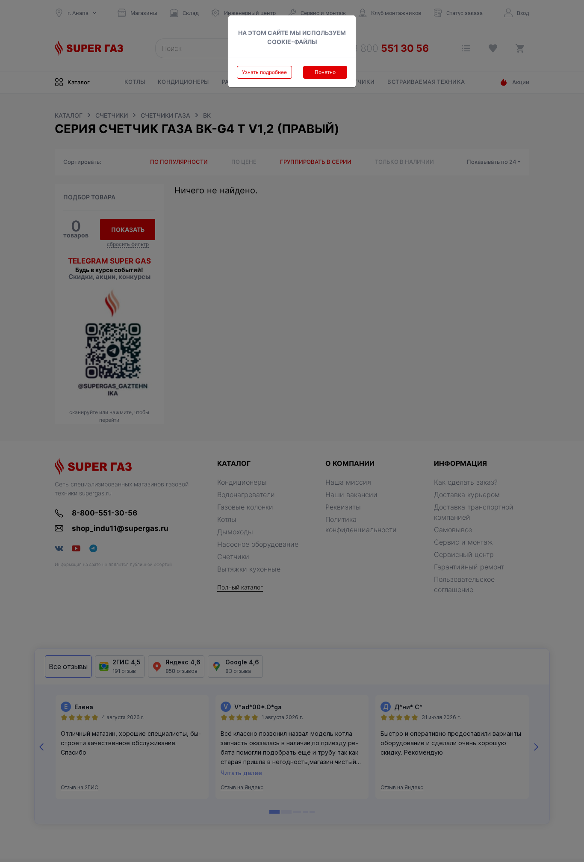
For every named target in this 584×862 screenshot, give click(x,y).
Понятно (325, 72)
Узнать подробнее (264, 72)
